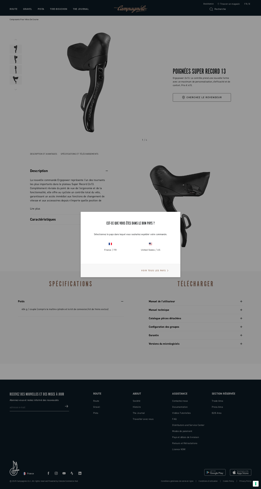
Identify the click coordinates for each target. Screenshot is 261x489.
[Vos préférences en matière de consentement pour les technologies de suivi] (256, 484)
